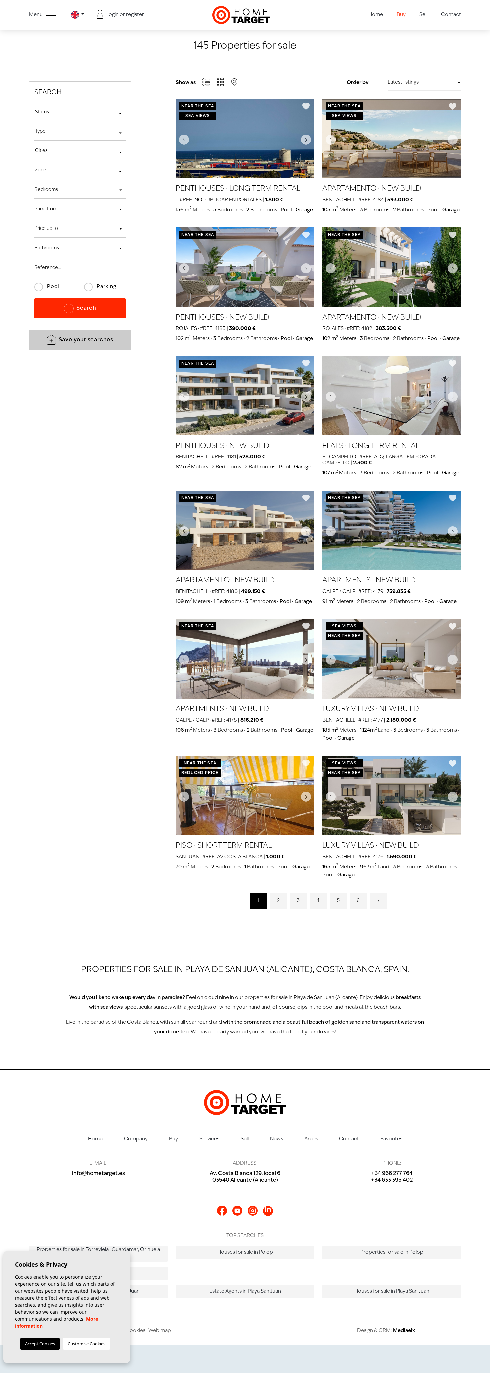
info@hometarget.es (98, 1173)
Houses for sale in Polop (245, 1252)
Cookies (135, 1330)
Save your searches (86, 340)
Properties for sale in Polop (391, 1252)
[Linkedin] (268, 1211)
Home (375, 14)
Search (86, 308)
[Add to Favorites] (306, 106)
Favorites (391, 1139)
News (276, 1139)
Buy (401, 14)
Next (307, 139)
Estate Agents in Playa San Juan (245, 1291)
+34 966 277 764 (392, 1173)
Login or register (124, 14)
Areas (311, 1139)
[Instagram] (253, 1211)
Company (136, 1139)
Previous (182, 139)
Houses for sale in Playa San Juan (391, 1291)
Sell (423, 14)
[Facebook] (222, 1211)
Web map (159, 1330)
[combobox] (80, 113)
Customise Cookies (86, 1344)
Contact (451, 14)
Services (209, 1139)
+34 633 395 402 (392, 1180)
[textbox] (80, 112)
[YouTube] (237, 1211)
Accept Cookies (40, 1344)
